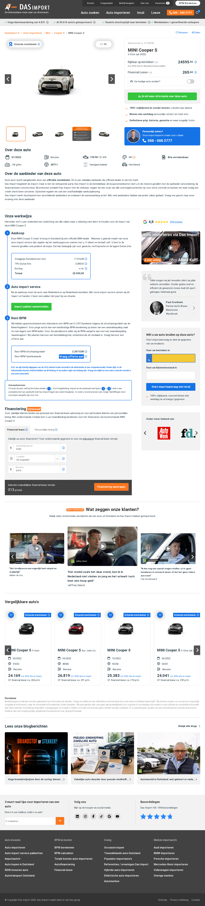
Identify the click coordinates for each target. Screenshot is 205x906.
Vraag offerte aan (71, 356)
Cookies (196, 899)
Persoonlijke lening (45, 429)
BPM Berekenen (188, 3)
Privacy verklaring (179, 899)
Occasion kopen (114, 847)
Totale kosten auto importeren (73, 858)
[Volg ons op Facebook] (93, 816)
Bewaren (183, 32)
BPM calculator (63, 853)
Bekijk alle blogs (187, 726)
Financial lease (16, 429)
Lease (155, 13)
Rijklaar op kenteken (143, 62)
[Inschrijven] (60, 821)
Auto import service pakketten (24, 853)
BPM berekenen (64, 847)
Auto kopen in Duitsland (19, 864)
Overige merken (163, 875)
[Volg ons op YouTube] (117, 816)
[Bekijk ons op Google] (109, 816)
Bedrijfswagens (126, 3)
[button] (170, 233)
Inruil (140, 13)
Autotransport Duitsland (20, 875)
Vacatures (161, 3)
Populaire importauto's (118, 858)
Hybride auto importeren (119, 870)
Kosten (90, 3)
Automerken (111, 881)
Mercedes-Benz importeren (171, 864)
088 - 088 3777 (182, 12)
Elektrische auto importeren (121, 875)
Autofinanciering (64, 864)
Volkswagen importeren (168, 870)
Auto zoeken (90, 13)
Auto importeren (118, 13)
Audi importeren (164, 847)
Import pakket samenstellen (31, 306)
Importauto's (12, 858)
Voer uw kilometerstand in (161, 366)
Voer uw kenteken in (158, 349)
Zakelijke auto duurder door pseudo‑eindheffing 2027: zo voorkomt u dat (116, 779)
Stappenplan (106, 3)
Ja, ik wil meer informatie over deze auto (162, 96)
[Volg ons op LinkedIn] (77, 816)
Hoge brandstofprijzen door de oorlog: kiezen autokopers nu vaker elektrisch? (53, 779)
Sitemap (162, 899)
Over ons (144, 3)
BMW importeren (164, 853)
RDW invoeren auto (16, 870)
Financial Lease (140, 72)
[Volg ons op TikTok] (101, 816)
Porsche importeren (166, 858)
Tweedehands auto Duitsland (122, 853)
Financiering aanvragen (111, 486)
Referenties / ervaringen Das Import (126, 864)
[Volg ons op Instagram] (85, 816)
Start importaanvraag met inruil (171, 386)
